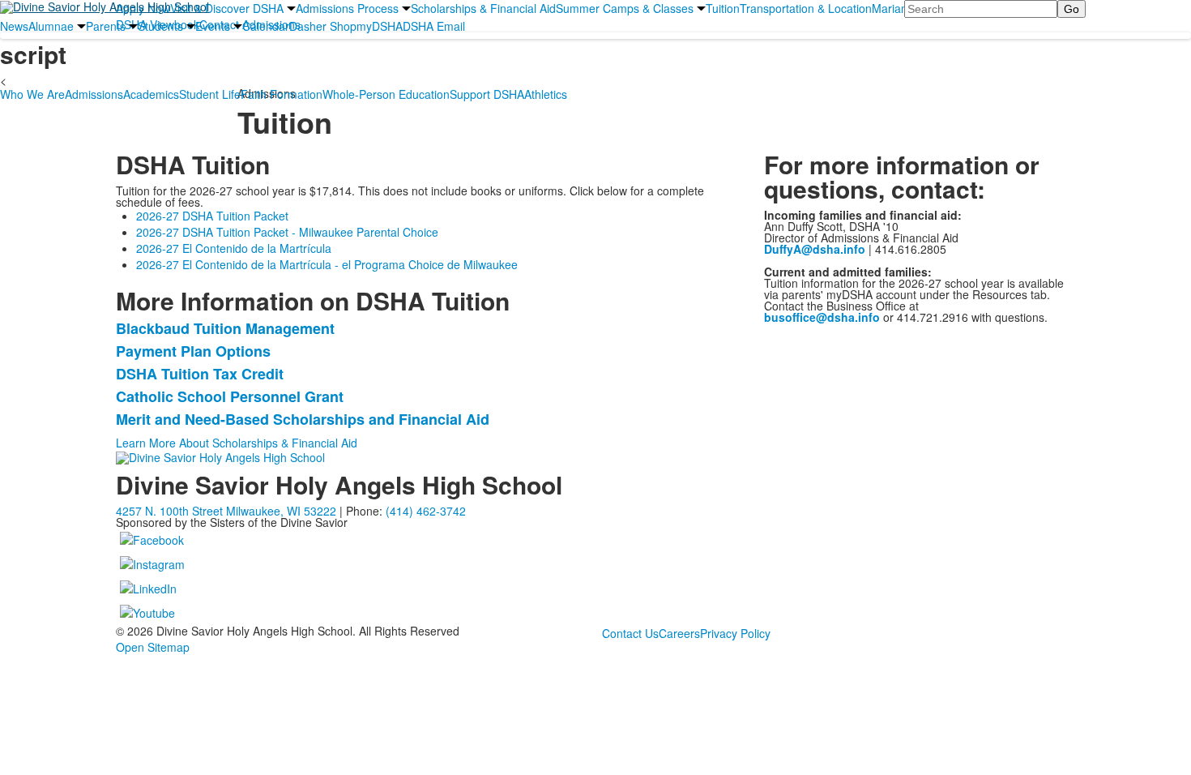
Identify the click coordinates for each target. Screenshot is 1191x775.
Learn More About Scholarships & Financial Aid (236, 443)
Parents (106, 26)
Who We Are (32, 94)
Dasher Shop (322, 26)
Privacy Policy (735, 633)
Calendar (265, 26)
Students (160, 26)
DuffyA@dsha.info (814, 249)
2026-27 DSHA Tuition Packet (212, 216)
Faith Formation (281, 94)
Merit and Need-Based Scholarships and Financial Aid (302, 419)
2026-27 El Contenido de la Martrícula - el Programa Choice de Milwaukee (327, 264)
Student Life (210, 94)
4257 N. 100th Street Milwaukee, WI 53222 (226, 511)
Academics (151, 94)
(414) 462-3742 (426, 511)
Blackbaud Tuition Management (225, 328)
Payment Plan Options (193, 351)
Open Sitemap (153, 647)
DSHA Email (434, 26)
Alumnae (51, 26)
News (14, 26)
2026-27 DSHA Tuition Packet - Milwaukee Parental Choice (287, 232)
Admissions (94, 94)
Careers (679, 633)
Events (212, 26)
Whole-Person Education (386, 94)
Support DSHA (487, 94)
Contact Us (630, 633)
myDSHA (379, 26)
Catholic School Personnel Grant (230, 396)
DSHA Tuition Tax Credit (200, 373)
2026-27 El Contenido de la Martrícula (233, 248)
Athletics (545, 94)
